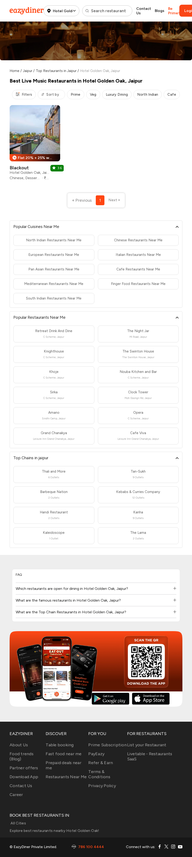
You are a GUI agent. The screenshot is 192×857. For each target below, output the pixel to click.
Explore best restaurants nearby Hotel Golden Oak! (54, 830)
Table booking (60, 744)
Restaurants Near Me (66, 776)
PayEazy (96, 753)
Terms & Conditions (99, 774)
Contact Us (143, 10)
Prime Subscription (107, 744)
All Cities (18, 823)
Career (16, 794)
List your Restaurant (146, 744)
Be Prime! (173, 10)
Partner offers (24, 767)
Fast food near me (63, 753)
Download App (24, 776)
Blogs (159, 10)
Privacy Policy (102, 785)
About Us (19, 744)
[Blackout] (35, 144)
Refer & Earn (100, 762)
